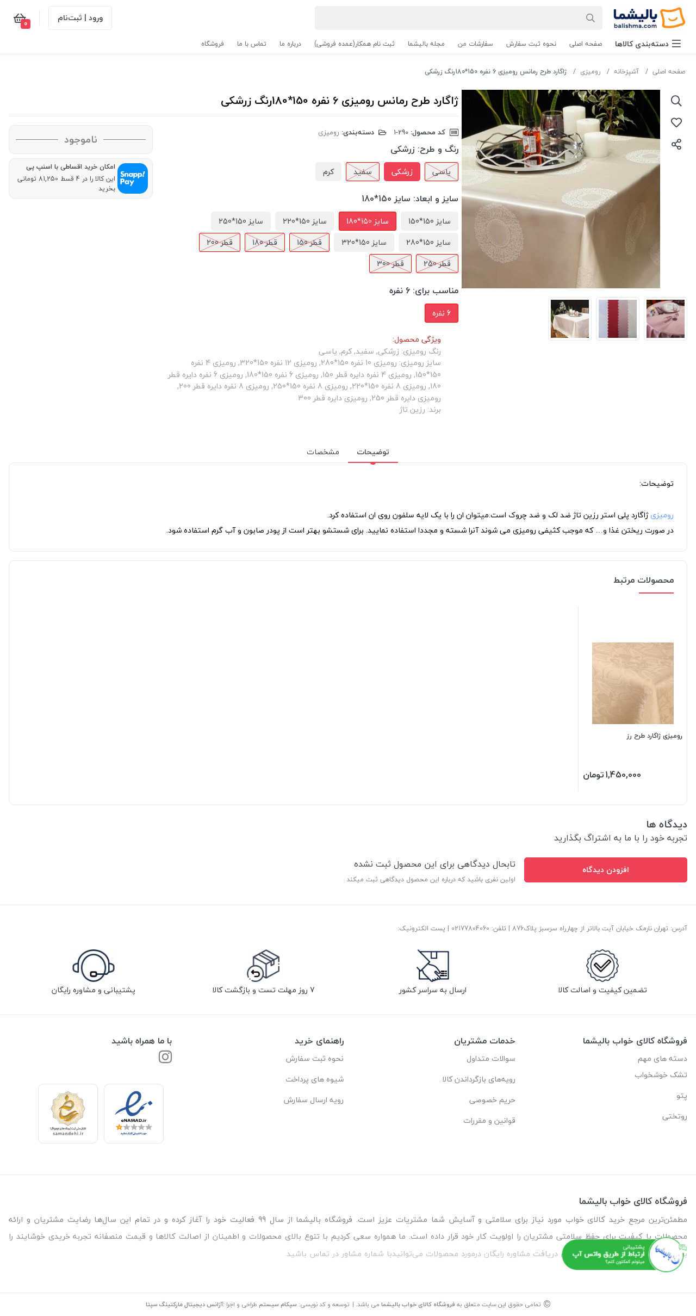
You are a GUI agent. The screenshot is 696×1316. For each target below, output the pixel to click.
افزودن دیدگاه (605, 869)
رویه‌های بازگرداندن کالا (478, 1079)
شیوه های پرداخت (314, 1079)
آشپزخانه (626, 71)
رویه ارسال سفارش (314, 1100)
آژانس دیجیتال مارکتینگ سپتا (184, 1304)
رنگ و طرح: (438, 149)
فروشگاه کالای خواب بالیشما (418, 1304)
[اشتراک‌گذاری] (676, 144)
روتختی (674, 1116)
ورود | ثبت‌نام (80, 17)
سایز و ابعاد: (435, 198)
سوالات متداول (491, 1058)
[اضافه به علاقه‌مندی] (676, 122)
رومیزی (590, 71)
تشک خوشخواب (661, 1075)
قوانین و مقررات (489, 1120)
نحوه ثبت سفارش (315, 1058)
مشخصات (323, 452)
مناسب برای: (435, 290)
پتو (681, 1095)
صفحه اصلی (668, 71)
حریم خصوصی (492, 1100)
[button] (647, 44)
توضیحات (373, 452)
